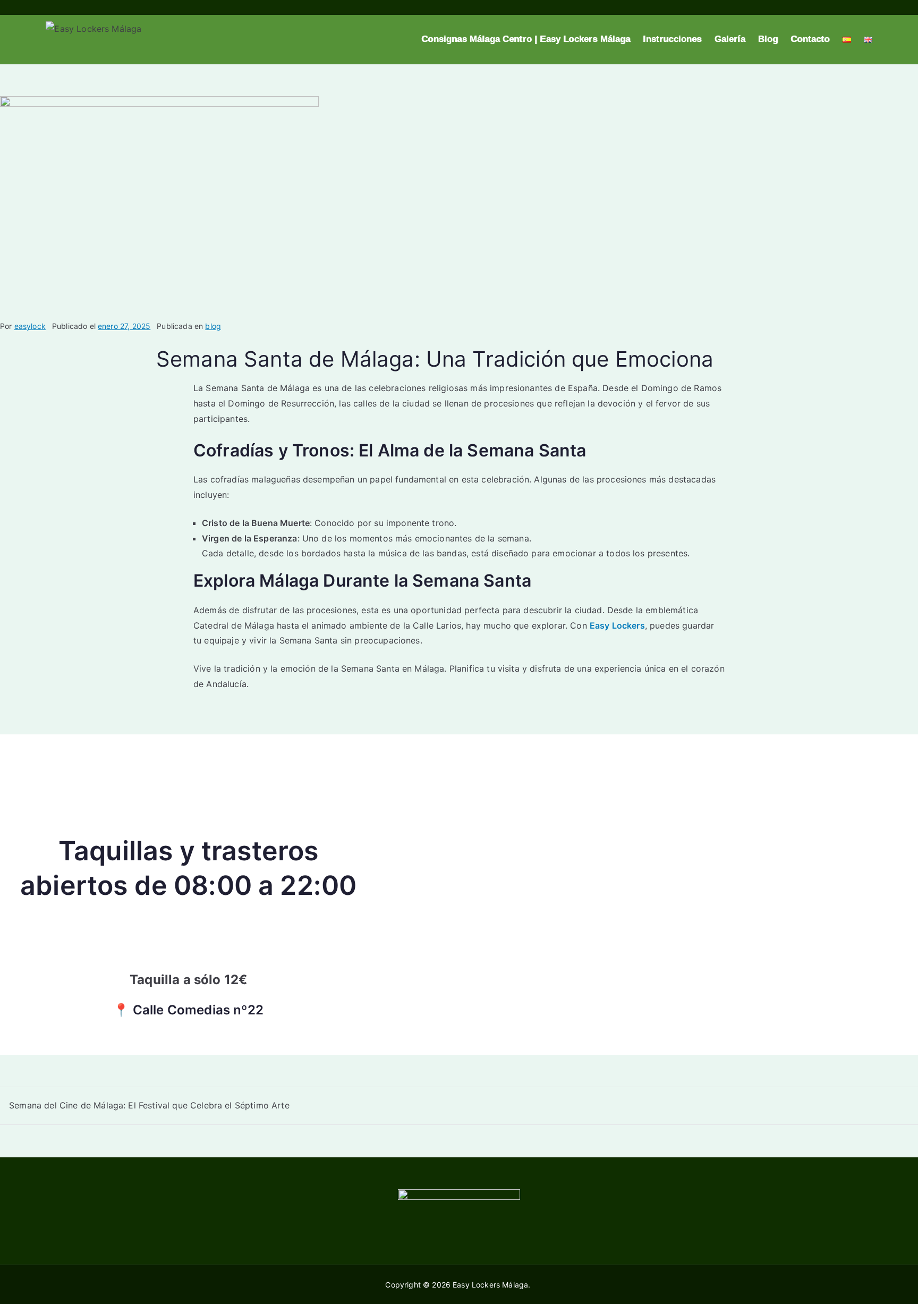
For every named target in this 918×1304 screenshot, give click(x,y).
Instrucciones (672, 39)
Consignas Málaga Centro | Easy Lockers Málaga (525, 39)
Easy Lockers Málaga (490, 1284)
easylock (30, 326)
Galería (730, 39)
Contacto (809, 39)
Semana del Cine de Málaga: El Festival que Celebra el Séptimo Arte (149, 1105)
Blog (768, 39)
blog (213, 326)
